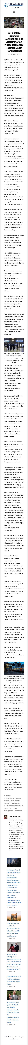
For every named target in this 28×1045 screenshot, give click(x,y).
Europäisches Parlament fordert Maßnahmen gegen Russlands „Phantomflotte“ (12, 800)
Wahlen (8, 795)
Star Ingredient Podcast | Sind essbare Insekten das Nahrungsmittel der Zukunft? (14, 808)
